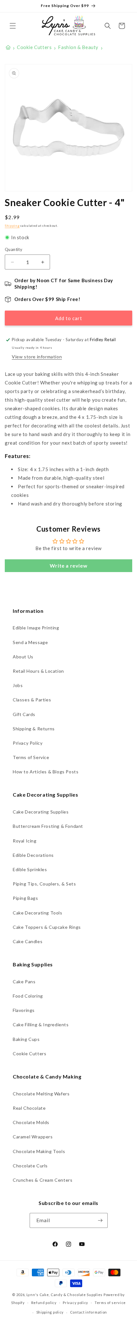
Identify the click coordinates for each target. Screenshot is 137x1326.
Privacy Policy (27, 743)
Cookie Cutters (29, 1053)
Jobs (18, 685)
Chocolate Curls (30, 1165)
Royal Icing (25, 840)
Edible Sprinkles (30, 869)
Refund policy (44, 1303)
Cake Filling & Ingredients (41, 1024)
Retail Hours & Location (38, 671)
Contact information (88, 1312)
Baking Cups (26, 1039)
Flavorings (24, 1010)
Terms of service (110, 1303)
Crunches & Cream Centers (42, 1180)
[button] (13, 26)
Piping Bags (25, 898)
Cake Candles (27, 941)
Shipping (12, 225)
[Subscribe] (100, 1220)
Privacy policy (75, 1303)
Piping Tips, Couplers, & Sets (44, 883)
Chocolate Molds (31, 1122)
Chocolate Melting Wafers (41, 1093)
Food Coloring (28, 996)
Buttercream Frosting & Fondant (48, 826)
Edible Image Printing (36, 627)
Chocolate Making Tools (39, 1151)
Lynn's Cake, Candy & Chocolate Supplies (64, 1295)
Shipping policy (50, 1312)
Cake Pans (24, 981)
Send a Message (30, 642)
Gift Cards (24, 714)
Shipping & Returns (34, 728)
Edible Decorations (33, 855)
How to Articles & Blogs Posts (45, 771)
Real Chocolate (29, 1108)
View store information (37, 356)
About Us (23, 656)
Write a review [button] (68, 566)
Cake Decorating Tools (37, 912)
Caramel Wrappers (33, 1136)
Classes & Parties (32, 699)
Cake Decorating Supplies (40, 811)
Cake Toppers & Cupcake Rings (47, 927)
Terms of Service (31, 757)
